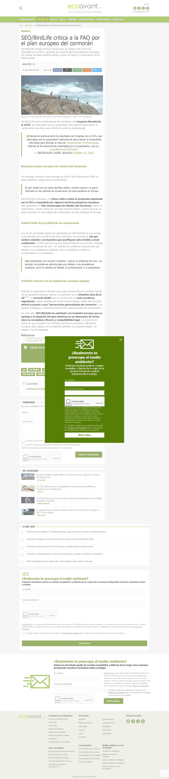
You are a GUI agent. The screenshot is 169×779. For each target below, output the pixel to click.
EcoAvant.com (70, 408)
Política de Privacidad (73, 422)
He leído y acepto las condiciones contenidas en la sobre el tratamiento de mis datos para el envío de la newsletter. (84, 427)
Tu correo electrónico (74, 389)
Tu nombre (70, 380)
